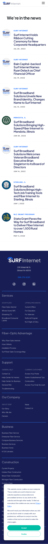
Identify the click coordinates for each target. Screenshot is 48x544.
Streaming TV (7, 314)
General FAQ (6, 385)
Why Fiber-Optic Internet (11, 341)
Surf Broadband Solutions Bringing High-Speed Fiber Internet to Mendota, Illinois (29, 126)
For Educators (30, 311)
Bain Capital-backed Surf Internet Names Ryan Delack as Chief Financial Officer (27, 68)
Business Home (7, 448)
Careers (5, 416)
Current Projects (8, 468)
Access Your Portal (32, 374)
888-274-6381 (24, 277)
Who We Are (6, 412)
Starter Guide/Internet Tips (35, 377)
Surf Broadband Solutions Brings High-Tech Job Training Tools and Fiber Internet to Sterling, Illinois (28, 193)
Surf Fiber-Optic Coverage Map (13, 352)
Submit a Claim (7, 483)
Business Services (8, 444)
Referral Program (31, 318)
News (27, 405)
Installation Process (9, 348)
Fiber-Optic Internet (9, 307)
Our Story (5, 409)
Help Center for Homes (10, 377)
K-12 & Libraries (7, 452)
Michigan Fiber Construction (12, 480)
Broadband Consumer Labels (10, 319)
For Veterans (29, 314)
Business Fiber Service (10, 433)
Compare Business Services (12, 440)
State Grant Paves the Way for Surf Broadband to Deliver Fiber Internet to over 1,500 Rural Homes (29, 225)
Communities (29, 381)
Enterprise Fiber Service (11, 437)
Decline (24, 534)
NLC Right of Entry (31, 322)
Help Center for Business (11, 381)
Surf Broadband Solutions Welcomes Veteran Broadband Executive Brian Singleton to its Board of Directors (29, 159)
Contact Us (6, 374)
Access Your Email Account (35, 385)
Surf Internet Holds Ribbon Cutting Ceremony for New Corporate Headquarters (30, 39)
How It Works (7, 344)
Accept (24, 528)
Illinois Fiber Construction (11, 476)
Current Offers (30, 307)
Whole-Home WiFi (8, 311)
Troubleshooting (8, 389)
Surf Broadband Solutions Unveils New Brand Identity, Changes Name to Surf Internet (29, 97)
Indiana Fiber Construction (11, 472)
